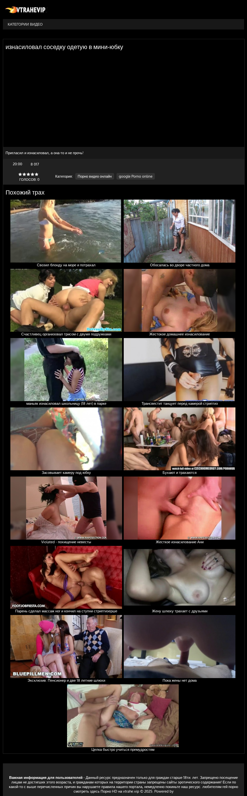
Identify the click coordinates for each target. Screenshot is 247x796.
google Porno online (135, 176)
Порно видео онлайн (95, 176)
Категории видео (25, 24)
